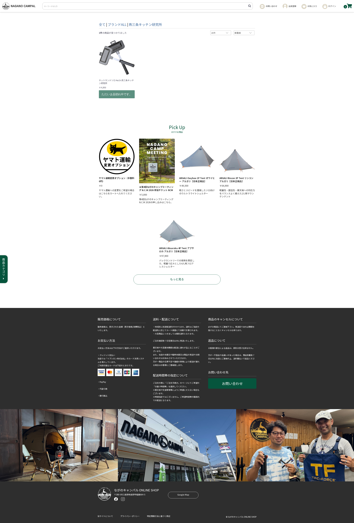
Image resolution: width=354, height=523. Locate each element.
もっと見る (177, 279)
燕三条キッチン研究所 (145, 24)
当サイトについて (105, 516)
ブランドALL (117, 24)
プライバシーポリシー (130, 516)
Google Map (183, 494)
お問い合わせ (232, 383)
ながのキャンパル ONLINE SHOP (136, 490)
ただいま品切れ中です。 (116, 94)
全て (102, 24)
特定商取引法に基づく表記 (158, 516)
